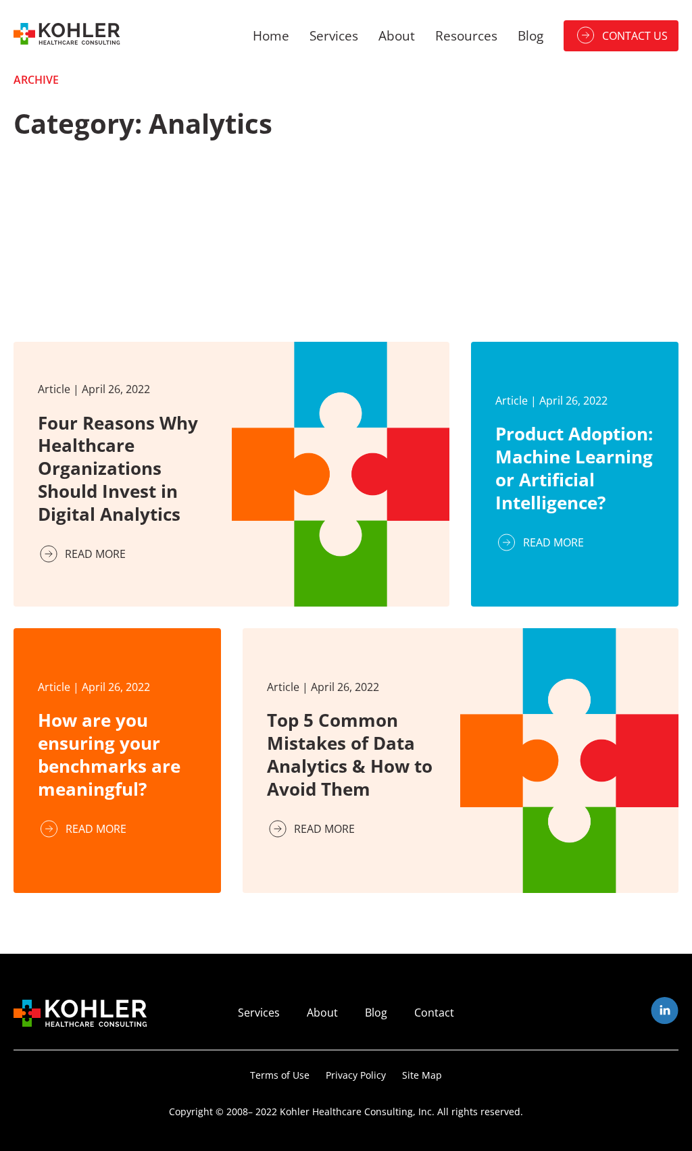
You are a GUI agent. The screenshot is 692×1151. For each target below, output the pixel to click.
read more (95, 553)
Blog (530, 35)
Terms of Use (280, 1075)
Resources (466, 35)
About (396, 35)
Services (334, 35)
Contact (434, 1012)
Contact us (635, 35)
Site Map (422, 1075)
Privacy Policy (356, 1075)
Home (271, 35)
